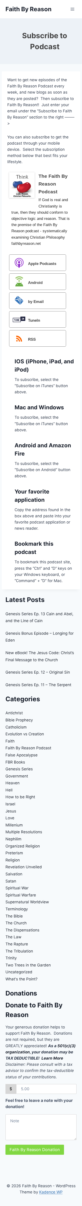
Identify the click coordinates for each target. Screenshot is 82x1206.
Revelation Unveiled (23, 867)
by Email (36, 301)
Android (35, 283)
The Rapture (16, 944)
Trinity (11, 958)
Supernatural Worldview (27, 902)
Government (16, 776)
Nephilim (13, 839)
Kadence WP (51, 1192)
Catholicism (16, 727)
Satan (10, 881)
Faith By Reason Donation (35, 1149)
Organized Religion (22, 846)
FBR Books (15, 762)
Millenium (14, 825)
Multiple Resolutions (23, 832)
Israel (10, 804)
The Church (16, 923)
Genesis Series (19, 769)
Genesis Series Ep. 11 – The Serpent (38, 685)
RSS (32, 339)
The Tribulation (19, 951)
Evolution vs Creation (24, 734)
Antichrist (14, 713)
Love (9, 818)
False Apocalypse (21, 755)
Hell (9, 790)
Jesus (10, 811)
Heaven (12, 783)
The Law (13, 937)
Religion (12, 860)
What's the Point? (21, 979)
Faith (10, 741)
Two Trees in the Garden (28, 965)
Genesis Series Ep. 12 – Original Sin (37, 672)
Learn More (52, 1058)
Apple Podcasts (42, 264)
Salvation (13, 874)
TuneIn (34, 320)
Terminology (16, 909)
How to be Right (20, 797)
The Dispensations (22, 930)
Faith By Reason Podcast (28, 748)
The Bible (14, 916)
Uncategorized (18, 972)
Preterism (14, 853)
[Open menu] (72, 9)
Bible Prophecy (19, 720)
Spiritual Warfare (20, 895)
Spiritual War (16, 888)
